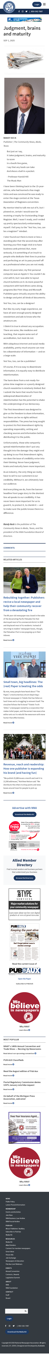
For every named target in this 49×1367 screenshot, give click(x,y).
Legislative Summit (13, 1278)
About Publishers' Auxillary (15, 1229)
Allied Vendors (11, 1245)
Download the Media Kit (24, 814)
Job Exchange (11, 1258)
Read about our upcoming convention (19, 1053)
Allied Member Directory (24, 862)
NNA (7, 1285)
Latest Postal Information (15, 1205)
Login (37, 4)
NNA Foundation (12, 1288)
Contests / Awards (12, 1274)
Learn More (23, 1030)
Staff (7, 1295)
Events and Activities (13, 1212)
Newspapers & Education (15, 1261)
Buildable (41, 1346)
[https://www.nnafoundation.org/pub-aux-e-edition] (24, 942)
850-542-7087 (23, 1326)
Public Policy (10, 1202)
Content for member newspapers (18, 1248)
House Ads (9, 1255)
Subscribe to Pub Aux (13, 1232)
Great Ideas (10, 1251)
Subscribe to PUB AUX (24, 984)
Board (8, 1298)
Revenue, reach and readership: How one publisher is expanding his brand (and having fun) (23, 769)
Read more (7, 640)
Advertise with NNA (24, 808)
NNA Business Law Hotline (15, 1218)
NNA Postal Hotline (13, 1221)
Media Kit (9, 1235)
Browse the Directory (24, 878)
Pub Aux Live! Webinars (14, 1264)
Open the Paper (24, 979)
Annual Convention (12, 1271)
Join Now (9, 1215)
